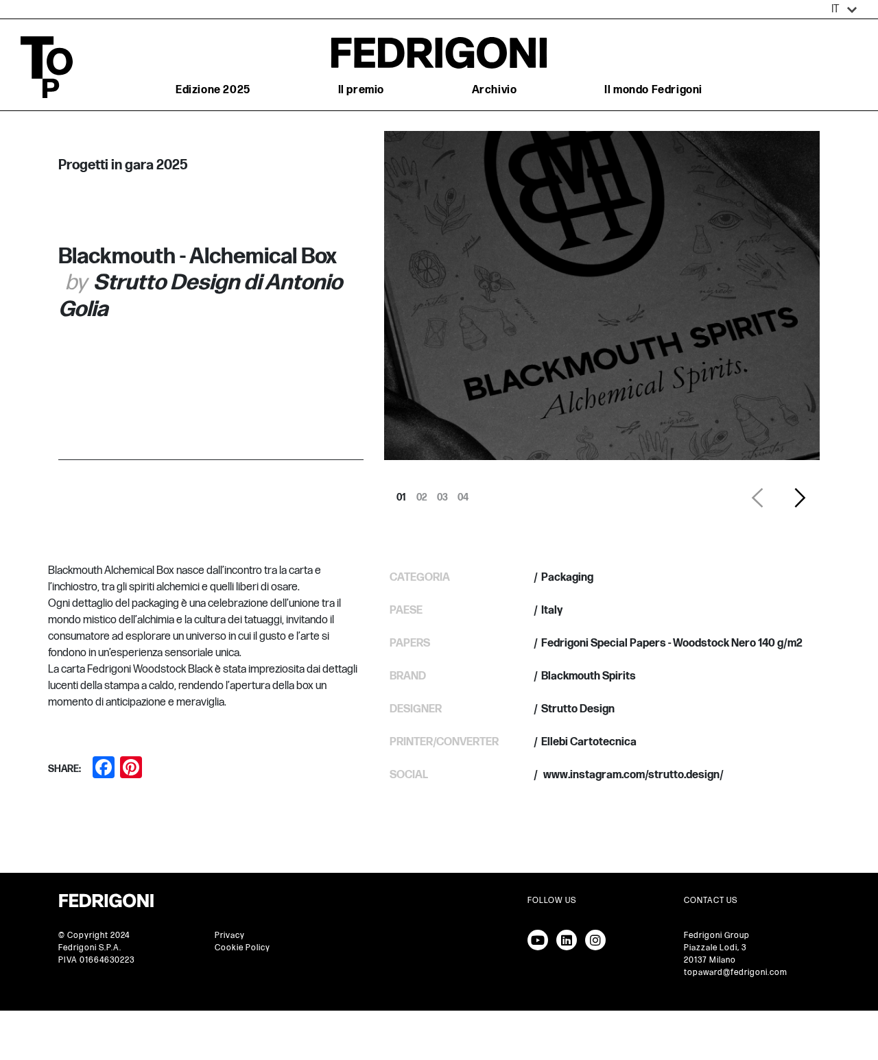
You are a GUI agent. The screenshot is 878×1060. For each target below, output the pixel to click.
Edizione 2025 (213, 90)
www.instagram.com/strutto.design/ (632, 775)
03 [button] (442, 494)
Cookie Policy (242, 948)
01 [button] (401, 494)
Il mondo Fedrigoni (653, 90)
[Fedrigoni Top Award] (439, 52)
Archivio (494, 90)
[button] (844, 9)
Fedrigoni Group (717, 935)
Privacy (230, 935)
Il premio (361, 90)
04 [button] (463, 494)
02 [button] (421, 494)
